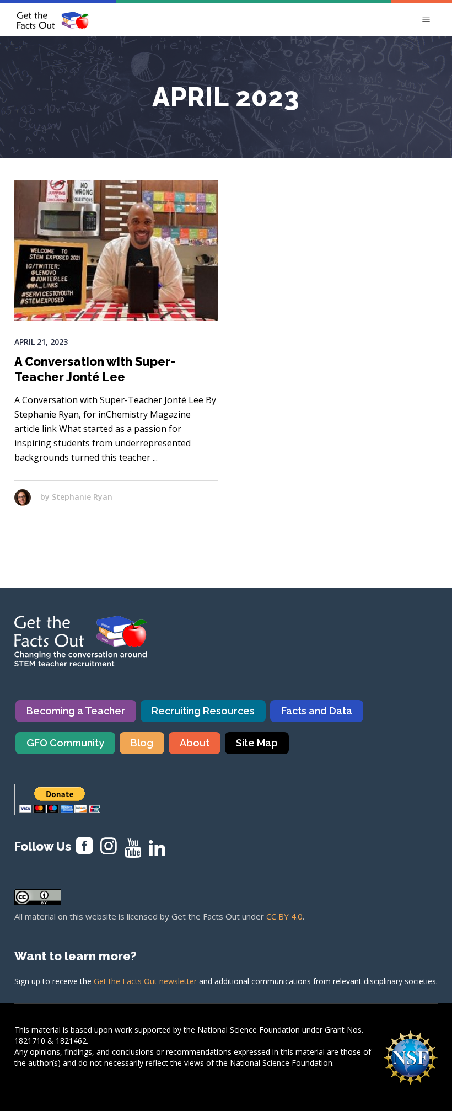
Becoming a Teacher (75, 711)
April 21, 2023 (41, 341)
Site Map (257, 743)
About (194, 743)
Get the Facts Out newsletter (145, 981)
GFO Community (65, 743)
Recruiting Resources (203, 711)
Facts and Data (316, 711)
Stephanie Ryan (82, 497)
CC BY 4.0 (284, 916)
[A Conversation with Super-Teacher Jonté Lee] (116, 250)
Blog (142, 743)
